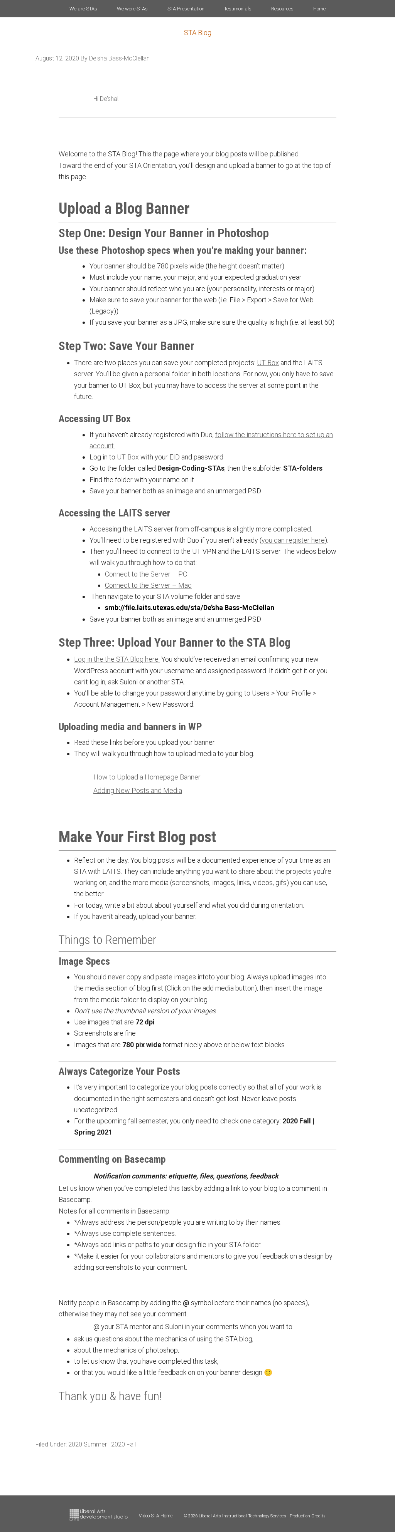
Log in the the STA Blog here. (117, 659)
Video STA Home (155, 1516)
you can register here (293, 540)
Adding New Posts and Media (137, 790)
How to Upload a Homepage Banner (147, 777)
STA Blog (197, 32)
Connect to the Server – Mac (148, 585)
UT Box (268, 363)
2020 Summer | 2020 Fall (102, 1444)
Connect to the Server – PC (146, 574)
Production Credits (308, 1516)
